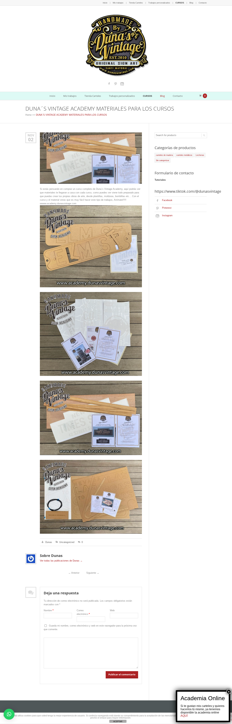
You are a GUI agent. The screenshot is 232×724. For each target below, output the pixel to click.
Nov (31, 135)
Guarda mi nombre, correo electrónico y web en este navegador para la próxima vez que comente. (90, 627)
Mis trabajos (118, 3)
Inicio (105, 3)
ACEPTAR (117, 721)
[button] (9, 714)
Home (28, 114)
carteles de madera (164, 155)
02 (31, 139)
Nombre (48, 610)
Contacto (203, 3)
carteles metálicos (184, 155)
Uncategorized (66, 542)
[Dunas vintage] (116, 44)
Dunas (48, 542)
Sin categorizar (162, 160)
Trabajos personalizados (159, 3)
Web (112, 610)
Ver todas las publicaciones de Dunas (61, 560)
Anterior (73, 572)
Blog (191, 3)
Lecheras (200, 155)
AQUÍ (184, 715)
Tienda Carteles (136, 3)
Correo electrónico (83, 612)
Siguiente (92, 572)
